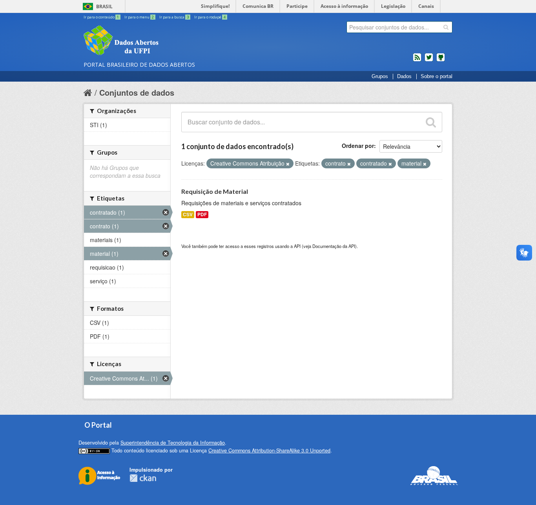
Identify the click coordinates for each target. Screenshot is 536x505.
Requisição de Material (214, 191)
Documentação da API (333, 246)
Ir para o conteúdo (101, 17)
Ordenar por (358, 145)
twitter (429, 60)
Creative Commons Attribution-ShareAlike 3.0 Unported (269, 450)
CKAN (142, 478)
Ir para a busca (174, 17)
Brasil (104, 6)
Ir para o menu (139, 17)
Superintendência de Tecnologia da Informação (172, 442)
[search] (445, 27)
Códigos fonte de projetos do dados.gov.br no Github (441, 60)
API (297, 246)
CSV (188, 214)
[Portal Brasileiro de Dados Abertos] (168, 41)
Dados (404, 76)
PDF (202, 214)
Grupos (380, 76)
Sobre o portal (436, 76)
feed (417, 60)
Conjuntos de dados (136, 92)
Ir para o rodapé (210, 17)
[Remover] (288, 163)
